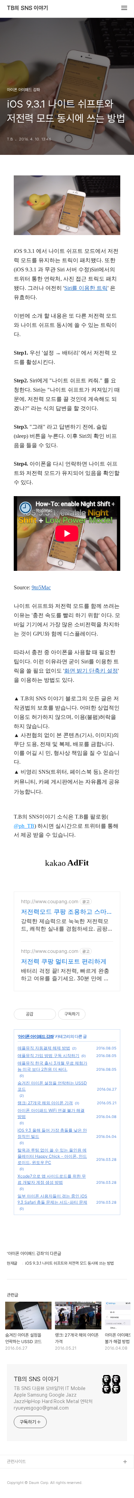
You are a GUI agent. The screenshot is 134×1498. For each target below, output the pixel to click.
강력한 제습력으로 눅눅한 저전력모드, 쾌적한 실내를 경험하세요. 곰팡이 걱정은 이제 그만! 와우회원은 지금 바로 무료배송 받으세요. (67, 925)
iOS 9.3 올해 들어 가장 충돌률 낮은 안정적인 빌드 (52, 1133)
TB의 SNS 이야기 (27, 8)
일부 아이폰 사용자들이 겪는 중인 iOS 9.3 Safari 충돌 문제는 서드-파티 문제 (52, 1199)
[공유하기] (39, 1014)
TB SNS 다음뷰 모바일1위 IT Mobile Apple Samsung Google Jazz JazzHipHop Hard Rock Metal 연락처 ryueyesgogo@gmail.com (53, 1398)
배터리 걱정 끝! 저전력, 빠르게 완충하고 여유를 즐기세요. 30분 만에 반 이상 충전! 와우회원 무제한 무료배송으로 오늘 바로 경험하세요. (66, 974)
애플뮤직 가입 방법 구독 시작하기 (48, 1055)
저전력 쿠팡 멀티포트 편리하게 (64, 961)
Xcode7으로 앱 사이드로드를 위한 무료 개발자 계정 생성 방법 (52, 1179)
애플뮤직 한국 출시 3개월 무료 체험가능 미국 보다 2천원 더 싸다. (52, 1066)
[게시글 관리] (48, 1014)
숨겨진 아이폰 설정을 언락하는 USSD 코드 (52, 1086)
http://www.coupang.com (49, 901)
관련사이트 (16, 1461)
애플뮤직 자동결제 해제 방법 (44, 1048)
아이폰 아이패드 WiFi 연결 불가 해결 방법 (51, 1113)
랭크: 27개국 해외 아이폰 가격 (45, 1102)
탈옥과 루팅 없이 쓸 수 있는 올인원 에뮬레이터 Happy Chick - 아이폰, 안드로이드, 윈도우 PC (52, 1156)
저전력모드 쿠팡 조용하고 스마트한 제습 (67, 912)
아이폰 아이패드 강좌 (36, 1036)
